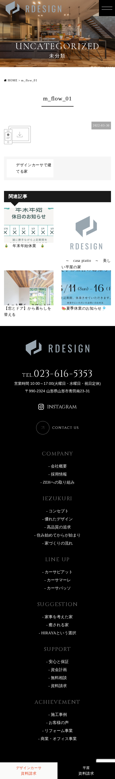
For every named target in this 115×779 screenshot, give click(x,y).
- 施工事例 (57, 714)
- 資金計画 (57, 670)
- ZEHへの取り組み (57, 482)
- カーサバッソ (57, 588)
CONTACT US (65, 427)
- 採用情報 (57, 474)
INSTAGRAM (62, 407)
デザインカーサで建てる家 (33, 168)
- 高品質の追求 (57, 527)
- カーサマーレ (57, 580)
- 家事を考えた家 (57, 617)
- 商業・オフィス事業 (57, 739)
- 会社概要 (57, 466)
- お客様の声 (57, 722)
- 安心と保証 (57, 662)
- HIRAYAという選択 (57, 633)
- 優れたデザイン (57, 519)
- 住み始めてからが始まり (57, 535)
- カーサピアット (57, 572)
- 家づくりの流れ (57, 543)
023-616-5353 (57, 374)
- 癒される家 (57, 625)
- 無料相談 (57, 678)
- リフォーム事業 (57, 731)
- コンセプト (57, 511)
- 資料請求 (57, 686)
